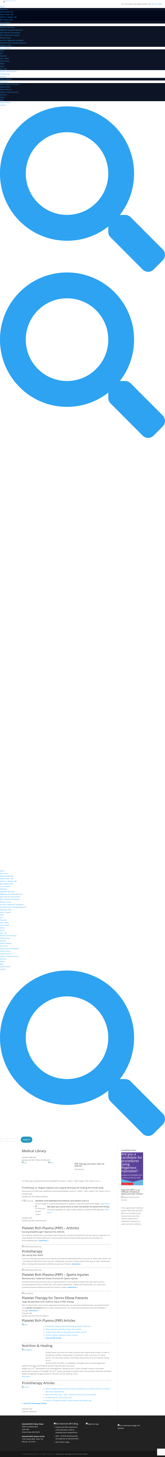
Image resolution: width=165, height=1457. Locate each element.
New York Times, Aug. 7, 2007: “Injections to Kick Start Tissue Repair (71, 1395)
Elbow (2, 64)
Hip (1, 53)
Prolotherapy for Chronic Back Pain (59, 1397)
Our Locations (5, 22)
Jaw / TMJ (3, 69)
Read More (26, 1376)
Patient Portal (5, 102)
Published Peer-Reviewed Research (13, 43)
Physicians (4, 9)
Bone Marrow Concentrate (10, 33)
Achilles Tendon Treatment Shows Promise (62, 1335)
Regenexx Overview (7, 27)
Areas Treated (5, 48)
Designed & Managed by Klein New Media (72, 1454)
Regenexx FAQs (5, 45)
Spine (2, 66)
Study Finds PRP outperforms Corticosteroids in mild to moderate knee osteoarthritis (66, 1430)
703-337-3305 (157, 4)
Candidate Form (127, 1184)
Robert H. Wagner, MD (8, 17)
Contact (3, 105)
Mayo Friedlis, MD (6, 14)
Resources (4, 82)
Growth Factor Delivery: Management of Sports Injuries (66, 1332)
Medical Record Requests (9, 84)
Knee (2, 51)
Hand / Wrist (4, 61)
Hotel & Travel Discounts (9, 92)
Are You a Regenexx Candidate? (12, 40)
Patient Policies (5, 89)
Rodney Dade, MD (6, 12)
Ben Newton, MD (6, 20)
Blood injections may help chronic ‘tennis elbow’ (64, 1329)
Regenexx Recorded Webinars (11, 30)
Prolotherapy (5, 74)
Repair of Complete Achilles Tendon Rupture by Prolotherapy (68, 1400)
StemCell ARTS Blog (69, 1423)
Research (3, 95)
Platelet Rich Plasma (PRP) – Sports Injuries (55, 1274)
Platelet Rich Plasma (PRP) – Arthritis (50, 1228)
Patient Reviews (6, 79)
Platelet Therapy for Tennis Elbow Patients (55, 1298)
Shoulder (3, 56)
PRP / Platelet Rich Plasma (9, 35)
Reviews (3, 77)
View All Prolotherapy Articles (35, 1403)
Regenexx (3, 25)
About (2, 7)
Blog (1, 100)
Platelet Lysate (5, 38)
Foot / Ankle (4, 58)
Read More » (105, 1204)
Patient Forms (5, 87)
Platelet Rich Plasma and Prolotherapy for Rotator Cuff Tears (68, 1326)
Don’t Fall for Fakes (62, 1442)
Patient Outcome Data (8, 71)
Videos (2, 97)
